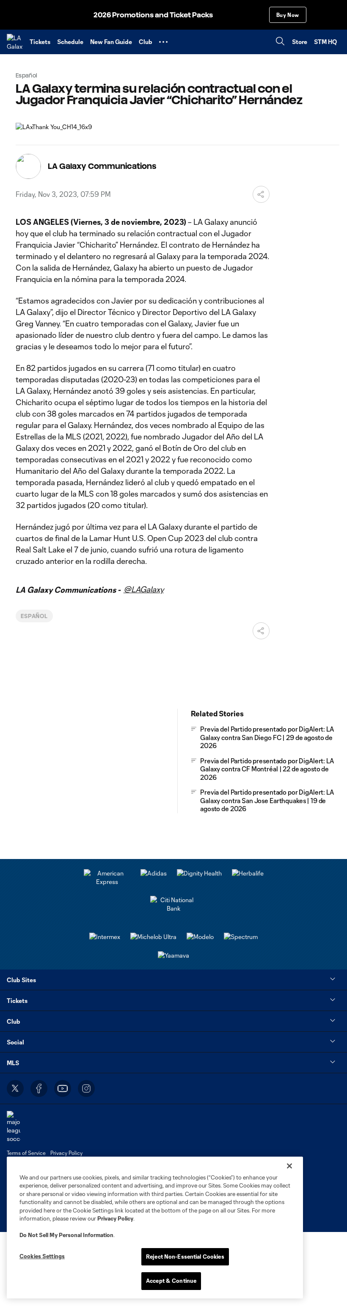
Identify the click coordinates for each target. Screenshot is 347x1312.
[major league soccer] (13, 1127)
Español (34, 616)
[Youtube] (62, 1088)
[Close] (289, 1166)
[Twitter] (15, 1088)
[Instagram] (86, 1088)
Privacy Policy (115, 1218)
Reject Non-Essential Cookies (185, 1256)
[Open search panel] (280, 42)
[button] (163, 42)
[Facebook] (38, 1088)
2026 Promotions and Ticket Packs (153, 15)
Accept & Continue (171, 1280)
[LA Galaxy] (15, 42)
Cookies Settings (42, 1256)
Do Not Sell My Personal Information (66, 1235)
